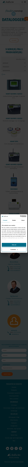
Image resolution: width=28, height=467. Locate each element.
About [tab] (23, 220)
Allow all (14, 244)
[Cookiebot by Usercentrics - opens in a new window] (20, 216)
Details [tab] (14, 220)
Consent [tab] (5, 220)
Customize (13, 249)
